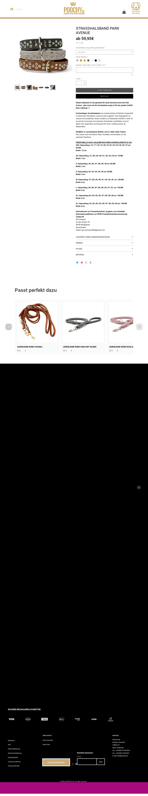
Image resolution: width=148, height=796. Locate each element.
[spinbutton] (81, 83)
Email (79, 756)
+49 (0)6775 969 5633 (123, 750)
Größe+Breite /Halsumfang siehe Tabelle (90, 48)
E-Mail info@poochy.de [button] (120, 756)
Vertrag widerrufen (13, 766)
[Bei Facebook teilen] (77, 262)
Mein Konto (46, 744)
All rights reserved (81, 781)
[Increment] (84, 83)
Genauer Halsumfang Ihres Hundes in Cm (91, 65)
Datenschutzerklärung (15, 753)
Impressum (11, 740)
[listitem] (37, 326)
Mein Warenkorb (48, 740)
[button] (124, 12)
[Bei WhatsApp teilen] (86, 262)
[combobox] (104, 52)
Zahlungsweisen (13, 757)
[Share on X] (90, 262)
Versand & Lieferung (14, 762)
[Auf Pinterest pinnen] (81, 262)
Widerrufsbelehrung (14, 749)
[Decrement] (77, 83)
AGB (9, 744)
